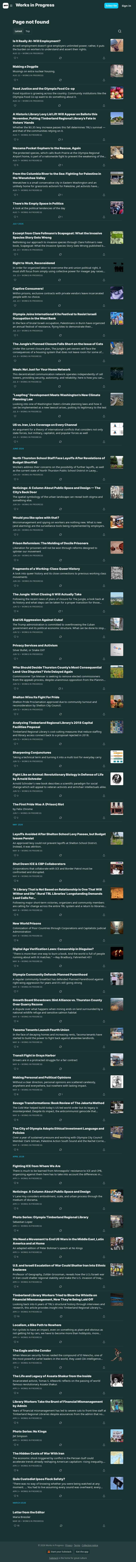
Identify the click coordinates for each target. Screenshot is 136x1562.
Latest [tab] (18, 31)
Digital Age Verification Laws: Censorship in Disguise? (53, 949)
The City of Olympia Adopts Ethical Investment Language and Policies (58, 1131)
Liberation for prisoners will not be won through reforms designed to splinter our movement (55, 549)
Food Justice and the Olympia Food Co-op (44, 88)
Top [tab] (28, 31)
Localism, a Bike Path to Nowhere (37, 1325)
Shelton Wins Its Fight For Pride (36, 697)
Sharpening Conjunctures (32, 752)
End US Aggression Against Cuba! (38, 620)
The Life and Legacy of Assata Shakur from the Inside (52, 1376)
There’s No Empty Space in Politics (38, 203)
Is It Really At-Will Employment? (37, 41)
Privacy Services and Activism (35, 645)
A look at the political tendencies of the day (39, 208)
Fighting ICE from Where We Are (36, 1166)
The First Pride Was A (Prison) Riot (38, 804)
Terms (77, 1545)
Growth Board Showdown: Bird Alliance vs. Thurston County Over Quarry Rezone (57, 1002)
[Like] (15, 105)
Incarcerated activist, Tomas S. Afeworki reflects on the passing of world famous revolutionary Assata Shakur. (56, 1382)
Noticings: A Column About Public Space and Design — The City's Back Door (56, 490)
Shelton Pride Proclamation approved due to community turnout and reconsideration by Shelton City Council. (55, 703)
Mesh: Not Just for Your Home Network (41, 369)
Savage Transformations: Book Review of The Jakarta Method (58, 1103)
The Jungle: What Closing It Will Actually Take (47, 594)
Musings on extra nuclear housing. (34, 71)
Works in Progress (32, 53)
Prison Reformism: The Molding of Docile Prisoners (50, 543)
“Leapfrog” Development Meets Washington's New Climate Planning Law (56, 397)
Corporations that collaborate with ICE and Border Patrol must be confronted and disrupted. (52, 870)
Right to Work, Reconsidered (34, 263)
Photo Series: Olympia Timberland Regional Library (50, 1217)
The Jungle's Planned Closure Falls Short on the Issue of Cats (58, 344)
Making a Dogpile (25, 66)
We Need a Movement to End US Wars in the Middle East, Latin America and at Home (58, 1241)
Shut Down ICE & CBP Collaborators (39, 864)
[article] (68, 49)
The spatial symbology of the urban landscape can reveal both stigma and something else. (58, 498)
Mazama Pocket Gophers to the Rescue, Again (47, 148)
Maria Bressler (21, 1517)
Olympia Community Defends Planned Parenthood (50, 974)
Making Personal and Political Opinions (42, 1077)
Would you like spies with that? (36, 517)
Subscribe (111, 5)
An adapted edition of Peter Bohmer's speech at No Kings (48, 1248)
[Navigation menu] (7, 5)
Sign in (126, 5)
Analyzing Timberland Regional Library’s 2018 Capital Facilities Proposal (53, 725)
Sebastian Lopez (22, 1222)
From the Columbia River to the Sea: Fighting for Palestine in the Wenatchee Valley (57, 176)
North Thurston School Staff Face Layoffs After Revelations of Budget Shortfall (59, 460)
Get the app (82, 1551)
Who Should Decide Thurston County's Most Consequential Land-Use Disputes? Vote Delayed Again (57, 669)
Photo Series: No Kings (30, 1431)
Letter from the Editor (29, 1512)
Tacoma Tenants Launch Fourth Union (41, 1030)
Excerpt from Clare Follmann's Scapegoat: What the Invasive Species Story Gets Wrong (57, 235)
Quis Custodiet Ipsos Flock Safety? (39, 1479)
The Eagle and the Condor (32, 1350)
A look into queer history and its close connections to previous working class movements (59, 575)
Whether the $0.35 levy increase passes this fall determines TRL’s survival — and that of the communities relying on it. (59, 129)
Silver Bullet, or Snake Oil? (29, 650)
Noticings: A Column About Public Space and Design (51, 1191)
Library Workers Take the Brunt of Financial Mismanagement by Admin (58, 1404)
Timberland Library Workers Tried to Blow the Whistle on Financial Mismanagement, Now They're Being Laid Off (55, 1297)
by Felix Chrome (23, 809)
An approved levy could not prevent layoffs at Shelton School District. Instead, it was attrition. (55, 844)
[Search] (119, 31)
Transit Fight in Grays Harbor (34, 1055)
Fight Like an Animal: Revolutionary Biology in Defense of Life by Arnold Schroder (58, 777)
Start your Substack (61, 1551)
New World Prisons (27, 923)
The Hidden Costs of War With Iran (38, 1453)
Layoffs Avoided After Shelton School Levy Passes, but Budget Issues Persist (59, 836)
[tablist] (22, 31)
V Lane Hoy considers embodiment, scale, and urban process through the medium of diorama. (57, 1197)
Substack (53, 1558)
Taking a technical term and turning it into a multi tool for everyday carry (57, 757)
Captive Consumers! (28, 288)
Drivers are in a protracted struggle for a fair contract (45, 1060)
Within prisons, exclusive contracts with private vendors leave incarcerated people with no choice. (58, 294)
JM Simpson (20, 1436)
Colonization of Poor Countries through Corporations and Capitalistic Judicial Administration (59, 929)
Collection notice (90, 1545)
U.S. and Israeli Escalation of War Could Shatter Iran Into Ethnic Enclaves (59, 1267)
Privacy (68, 1545)
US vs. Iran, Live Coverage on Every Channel (45, 425)
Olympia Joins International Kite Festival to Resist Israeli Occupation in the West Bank (55, 316)
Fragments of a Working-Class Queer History (46, 569)
